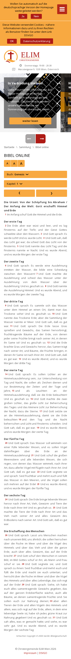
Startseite (9, 147)
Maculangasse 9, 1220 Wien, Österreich (38, 69)
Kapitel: (12, 183)
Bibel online (42, 147)
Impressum (30, 653)
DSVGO (43, 653)
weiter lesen (30, 121)
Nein (36, 16)
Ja (22, 16)
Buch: (15, 174)
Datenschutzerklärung (36, 41)
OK (12, 41)
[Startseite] (23, 56)
